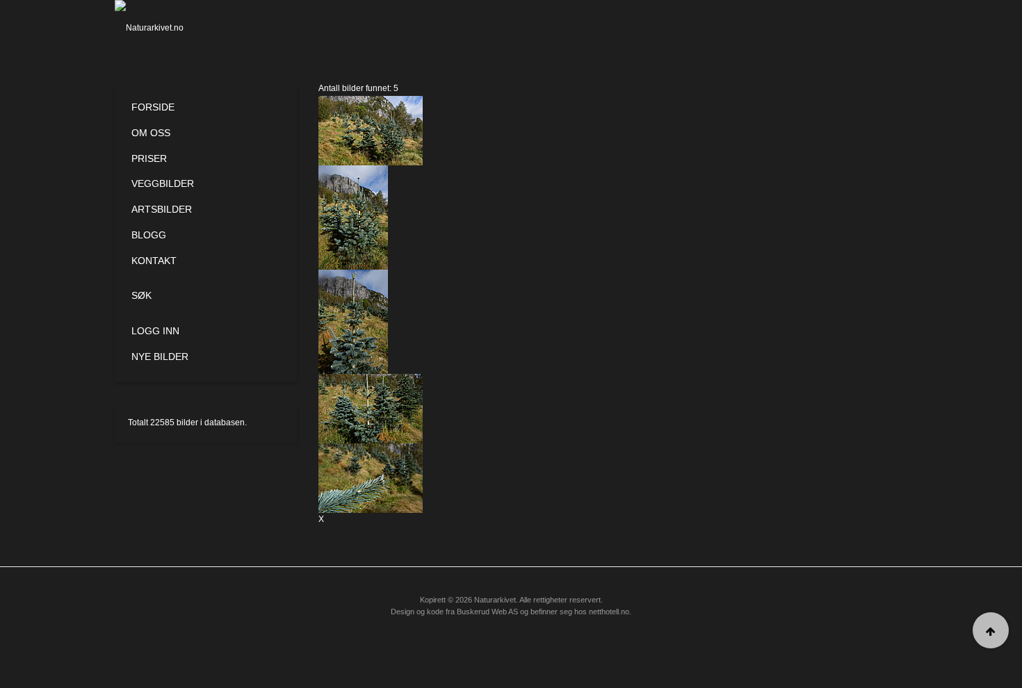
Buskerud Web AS (487, 611)
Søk (141, 295)
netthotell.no (609, 611)
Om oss (150, 132)
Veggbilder (162, 183)
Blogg (148, 234)
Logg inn (155, 330)
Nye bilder (159, 356)
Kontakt (154, 260)
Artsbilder (161, 209)
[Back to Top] (991, 630)
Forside (153, 107)
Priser (149, 158)
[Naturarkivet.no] (172, 28)
